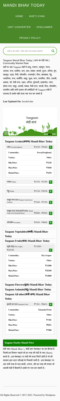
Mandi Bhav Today (24, 5)
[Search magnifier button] (53, 51)
